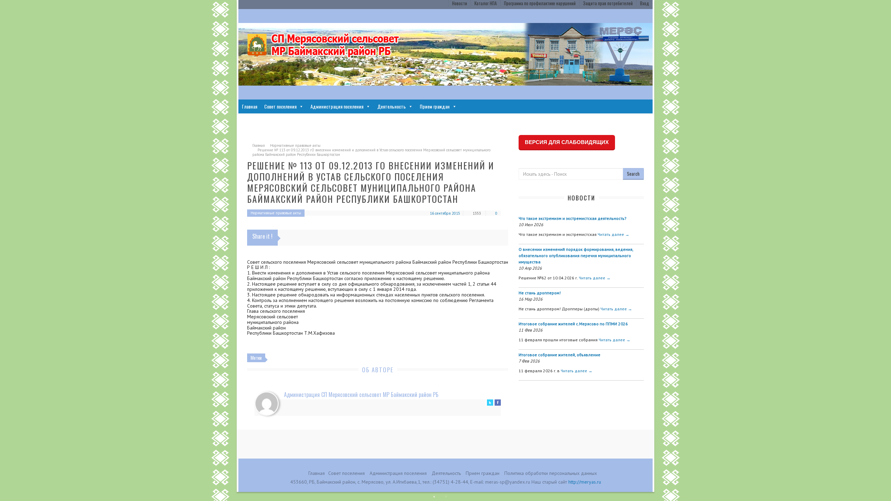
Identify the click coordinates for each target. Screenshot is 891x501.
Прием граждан (435, 106)
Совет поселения (280, 106)
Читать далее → (613, 234)
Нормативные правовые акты (295, 145)
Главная (249, 106)
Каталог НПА (485, 3)
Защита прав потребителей (608, 3)
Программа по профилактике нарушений (540, 3)
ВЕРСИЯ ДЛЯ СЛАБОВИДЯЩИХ (567, 142)
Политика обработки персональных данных (550, 473)
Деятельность (391, 106)
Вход (644, 3)
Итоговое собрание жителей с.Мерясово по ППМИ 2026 (573, 323)
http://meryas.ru (584, 482)
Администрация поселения (336, 106)
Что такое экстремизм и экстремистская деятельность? (572, 218)
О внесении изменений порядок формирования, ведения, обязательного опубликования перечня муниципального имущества (576, 255)
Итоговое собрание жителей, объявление (559, 354)
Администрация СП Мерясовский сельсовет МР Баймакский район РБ (361, 394)
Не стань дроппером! (540, 292)
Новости (459, 3)
